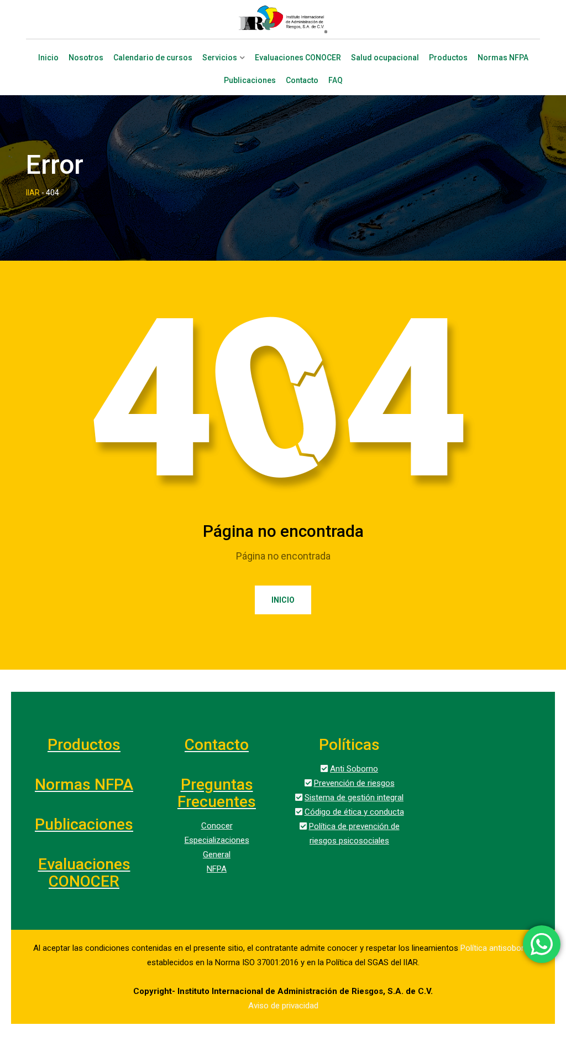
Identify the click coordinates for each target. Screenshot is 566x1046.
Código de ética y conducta (354, 812)
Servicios (219, 58)
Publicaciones (250, 80)
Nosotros (86, 58)
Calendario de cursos (152, 58)
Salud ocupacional (385, 58)
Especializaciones (217, 840)
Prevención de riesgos (354, 783)
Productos (448, 58)
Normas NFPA (503, 58)
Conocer (217, 826)
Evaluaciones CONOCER (298, 58)
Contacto (302, 80)
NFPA (217, 869)
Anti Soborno (354, 769)
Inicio (48, 58)
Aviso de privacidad (283, 1006)
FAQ (335, 80)
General (216, 854)
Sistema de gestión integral (354, 797)
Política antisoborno (496, 948)
